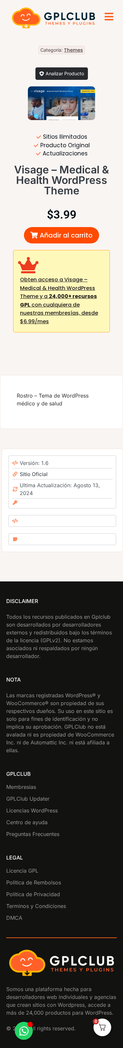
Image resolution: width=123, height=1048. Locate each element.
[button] (61, 235)
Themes (73, 50)
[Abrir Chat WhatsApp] (24, 1031)
